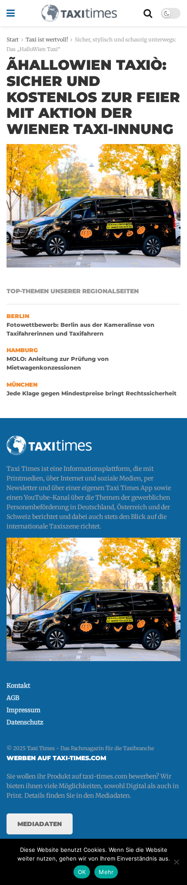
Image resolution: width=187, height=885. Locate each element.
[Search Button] (148, 13)
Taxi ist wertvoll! (47, 39)
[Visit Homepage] (79, 13)
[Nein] (176, 862)
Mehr (106, 871)
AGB (13, 698)
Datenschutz (25, 722)
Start (13, 39)
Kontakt (18, 685)
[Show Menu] (11, 13)
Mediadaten (39, 824)
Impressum (23, 710)
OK (82, 871)
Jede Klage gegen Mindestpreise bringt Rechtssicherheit (92, 393)
